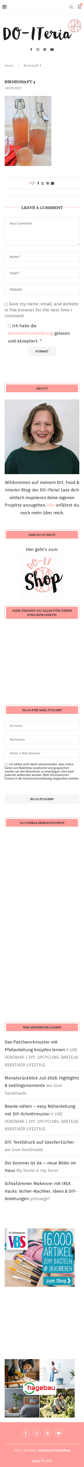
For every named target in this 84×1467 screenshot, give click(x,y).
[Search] (71, 7)
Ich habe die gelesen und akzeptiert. (39, 333)
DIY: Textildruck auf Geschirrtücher (39, 1142)
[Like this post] (33, 183)
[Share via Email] (52, 183)
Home (9, 65)
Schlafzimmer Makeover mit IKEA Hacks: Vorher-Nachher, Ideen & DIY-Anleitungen (41, 1191)
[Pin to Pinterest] (47, 183)
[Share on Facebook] (38, 183)
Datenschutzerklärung (31, 333)
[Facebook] (31, 49)
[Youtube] (52, 49)
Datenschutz (62, 1450)
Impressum (45, 1450)
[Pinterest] (44, 49)
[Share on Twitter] (42, 183)
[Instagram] (37, 49)
